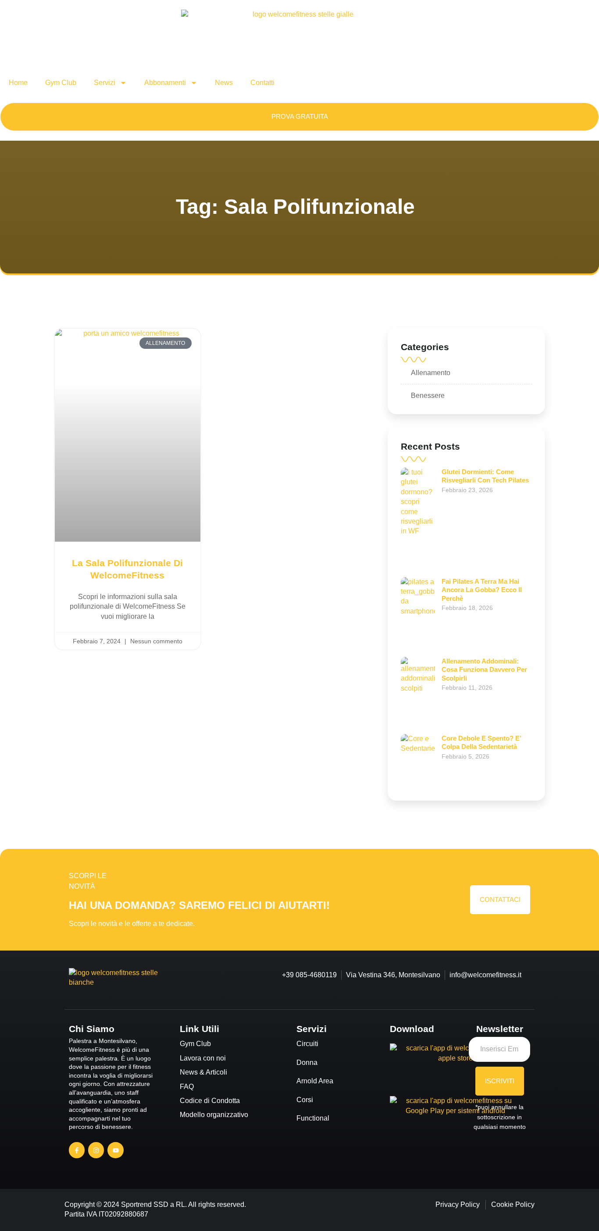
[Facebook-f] (77, 1150)
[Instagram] (96, 1150)
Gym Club (60, 82)
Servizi (104, 82)
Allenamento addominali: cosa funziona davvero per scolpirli (484, 669)
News (224, 82)
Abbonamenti (165, 82)
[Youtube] (115, 1150)
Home (18, 82)
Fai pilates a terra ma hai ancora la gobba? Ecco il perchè (482, 590)
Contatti (262, 82)
